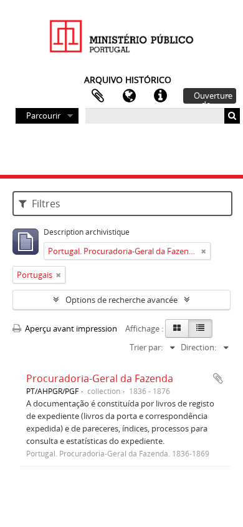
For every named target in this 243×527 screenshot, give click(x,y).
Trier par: (146, 347)
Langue (129, 96)
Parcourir (43, 115)
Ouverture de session (213, 97)
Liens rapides (160, 96)
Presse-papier (97, 96)
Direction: (198, 347)
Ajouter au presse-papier (218, 378)
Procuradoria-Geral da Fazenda (99, 378)
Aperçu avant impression (70, 328)
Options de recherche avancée (121, 299)
